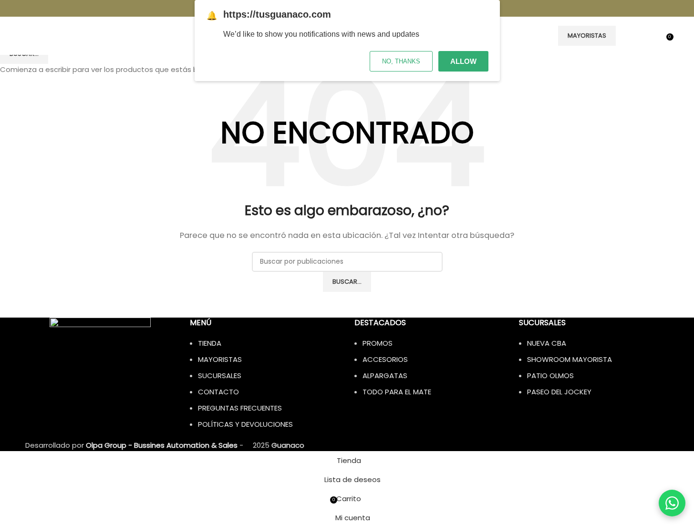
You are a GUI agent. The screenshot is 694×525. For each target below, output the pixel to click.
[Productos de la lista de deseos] (655, 35)
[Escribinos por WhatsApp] (672, 503)
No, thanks (401, 61)
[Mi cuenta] (638, 35)
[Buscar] (625, 35)
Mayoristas (587, 35)
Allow (463, 61)
